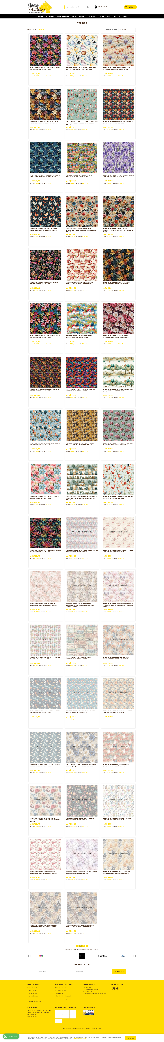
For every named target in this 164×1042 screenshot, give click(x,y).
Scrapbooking (63, 16)
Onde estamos (33, 999)
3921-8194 (87, 987)
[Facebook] (117, 988)
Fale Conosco (32, 990)
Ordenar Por (111, 30)
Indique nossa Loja (34, 1001)
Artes (74, 16)
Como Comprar (61, 987)
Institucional (33, 984)
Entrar (100, 8)
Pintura (82, 16)
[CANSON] (41, 956)
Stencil (40, 16)
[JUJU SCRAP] (102, 956)
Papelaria (49, 16)
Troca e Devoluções (62, 999)
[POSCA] (123, 956)
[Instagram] (113, 988)
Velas (125, 16)
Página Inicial (32, 987)
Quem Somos (33, 996)
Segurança (59, 993)
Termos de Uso (61, 990)
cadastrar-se (110, 8)
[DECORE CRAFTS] (61, 956)
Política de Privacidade (63, 996)
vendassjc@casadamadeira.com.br (94, 993)
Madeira (92, 16)
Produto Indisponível (82, 533)
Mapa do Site (32, 993)
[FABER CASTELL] (82, 956)
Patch (101, 16)
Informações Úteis (64, 984)
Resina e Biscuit (113, 16)
